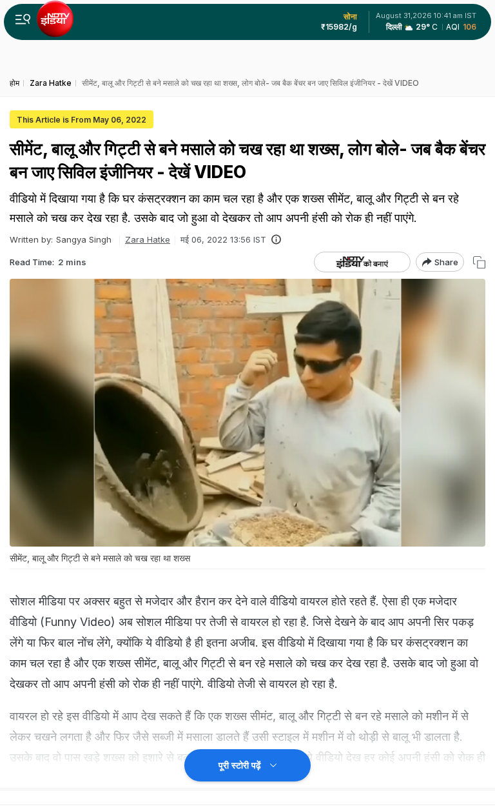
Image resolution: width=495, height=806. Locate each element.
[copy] (479, 262)
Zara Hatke (147, 239)
